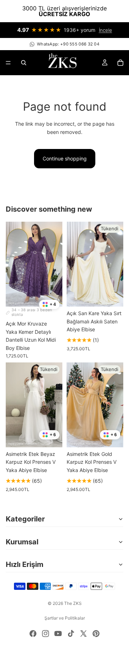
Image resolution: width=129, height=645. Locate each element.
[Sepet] (120, 63)
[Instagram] (45, 633)
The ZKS (73, 603)
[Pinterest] (96, 633)
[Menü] (8, 62)
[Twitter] (83, 633)
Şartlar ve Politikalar (64, 618)
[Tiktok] (71, 633)
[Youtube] (58, 633)
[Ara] (24, 63)
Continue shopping (65, 158)
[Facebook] (33, 633)
